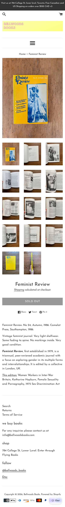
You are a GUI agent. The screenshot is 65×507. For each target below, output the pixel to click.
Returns (6, 410)
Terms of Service (12, 415)
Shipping (19, 290)
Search (6, 406)
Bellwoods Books (32, 494)
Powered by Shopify (51, 494)
